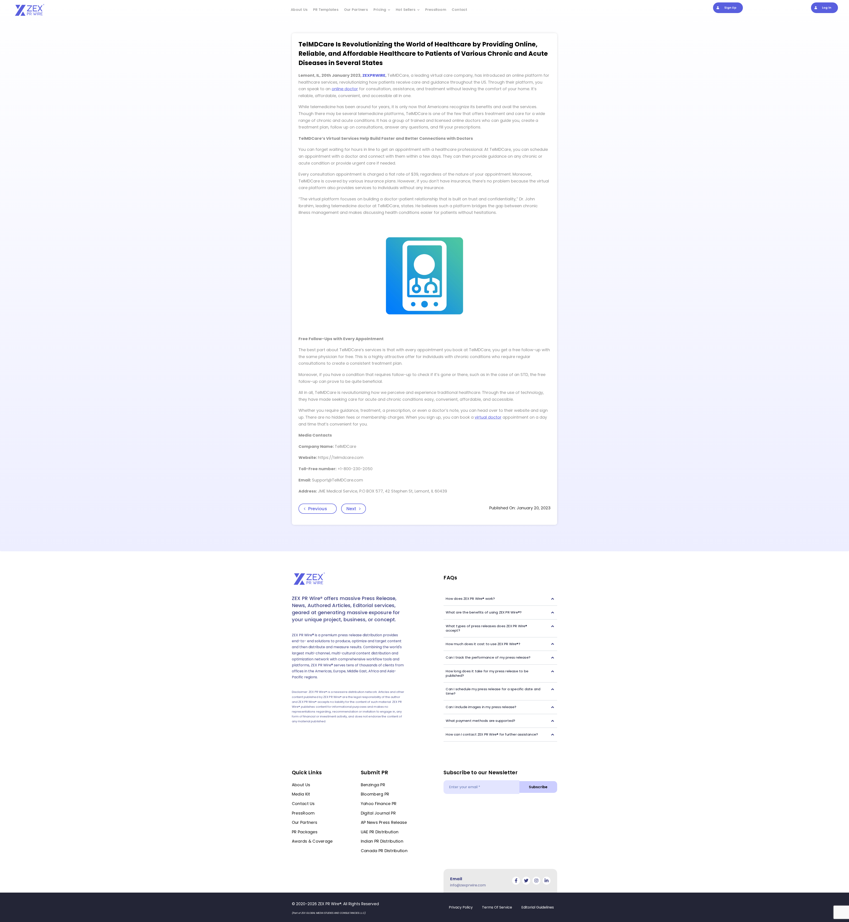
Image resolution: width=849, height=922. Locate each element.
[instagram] (536, 881)
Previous (317, 509)
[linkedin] (547, 881)
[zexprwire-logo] (29, 4)
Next (351, 509)
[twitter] (526, 881)
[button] (500, 598)
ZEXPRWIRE (373, 75)
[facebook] (516, 881)
